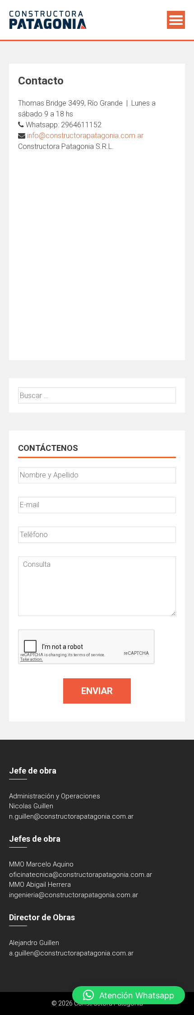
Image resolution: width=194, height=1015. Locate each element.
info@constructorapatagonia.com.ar (85, 135)
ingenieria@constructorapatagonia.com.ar (73, 895)
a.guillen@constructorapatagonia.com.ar (71, 953)
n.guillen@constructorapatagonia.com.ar (71, 816)
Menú (176, 20)
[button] (128, 995)
